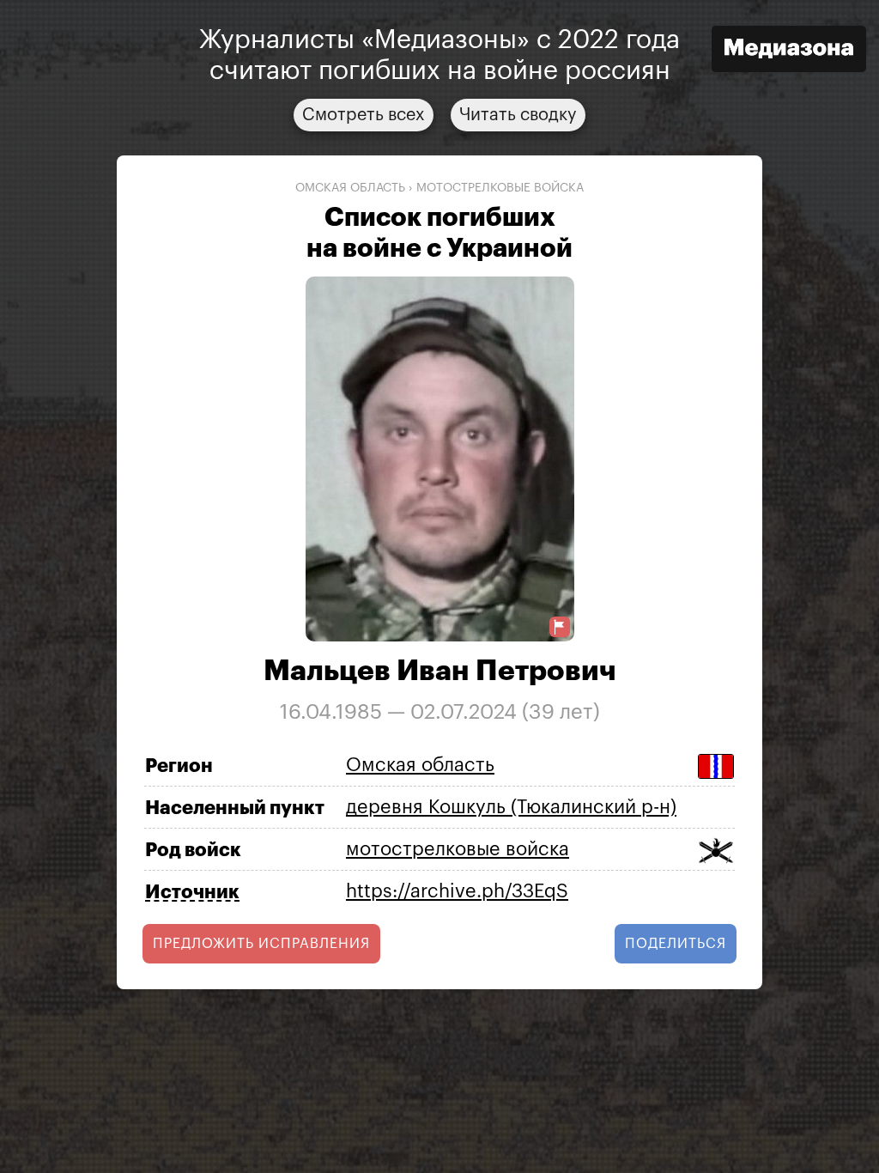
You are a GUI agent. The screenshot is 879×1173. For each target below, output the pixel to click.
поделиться (675, 944)
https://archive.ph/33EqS (457, 891)
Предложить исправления (261, 944)
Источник (192, 892)
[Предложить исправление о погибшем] (559, 627)
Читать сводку (518, 115)
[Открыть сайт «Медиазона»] (789, 51)
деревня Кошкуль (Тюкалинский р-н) (511, 807)
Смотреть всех (363, 115)
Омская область (350, 188)
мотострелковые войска (500, 188)
